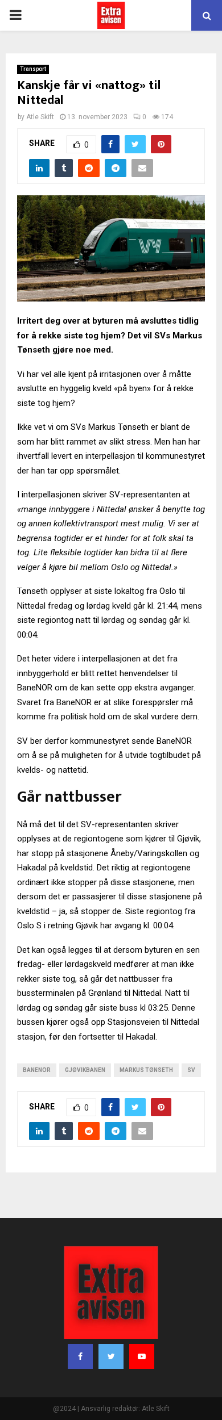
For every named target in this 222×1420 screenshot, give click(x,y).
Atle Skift (40, 117)
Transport (33, 69)
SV (191, 1070)
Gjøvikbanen (85, 1070)
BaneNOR (37, 1070)
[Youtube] (141, 1356)
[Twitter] (111, 1356)
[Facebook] (80, 1356)
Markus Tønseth (146, 1070)
